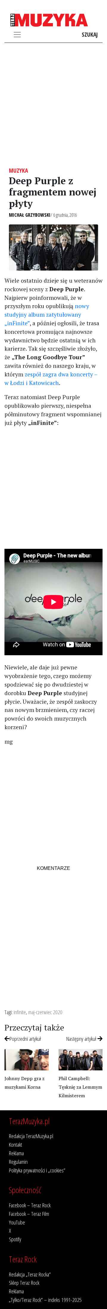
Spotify (15, 1239)
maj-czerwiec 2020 (45, 1012)
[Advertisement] (53, 105)
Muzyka (18, 170)
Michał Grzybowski (30, 215)
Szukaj (90, 34)
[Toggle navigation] (17, 34)
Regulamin (18, 1162)
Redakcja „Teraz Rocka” (30, 1274)
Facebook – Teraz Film (29, 1214)
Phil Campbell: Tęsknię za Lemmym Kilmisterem (80, 1087)
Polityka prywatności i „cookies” (37, 1170)
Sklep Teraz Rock (24, 1283)
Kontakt (15, 1144)
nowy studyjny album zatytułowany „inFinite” (46, 314)
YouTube (17, 1222)
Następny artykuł (81, 1039)
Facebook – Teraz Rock (30, 1205)
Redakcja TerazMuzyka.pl (31, 1136)
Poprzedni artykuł (25, 1039)
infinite (20, 1012)
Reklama (16, 1153)
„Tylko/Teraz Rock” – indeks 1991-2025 (45, 1300)
